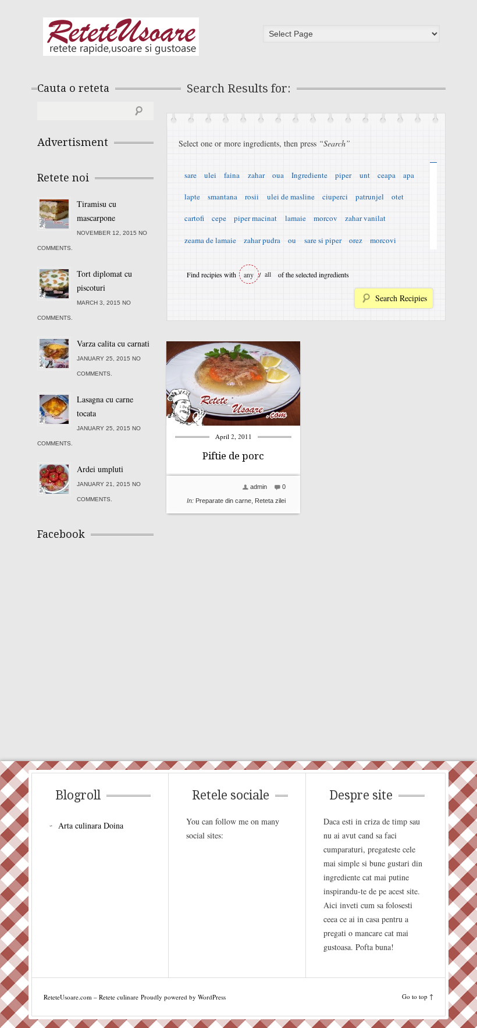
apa (408, 175)
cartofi (194, 218)
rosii (252, 196)
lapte (192, 196)
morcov (325, 218)
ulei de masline (291, 196)
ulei (210, 175)
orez (355, 240)
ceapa (387, 175)
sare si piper (322, 240)
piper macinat (255, 218)
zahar (256, 175)
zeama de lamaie (210, 240)
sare (190, 175)
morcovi (383, 240)
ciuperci (335, 196)
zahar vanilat (365, 218)
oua (278, 175)
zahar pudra (262, 240)
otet (397, 196)
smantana (222, 196)
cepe (219, 218)
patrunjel (369, 196)
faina (232, 175)
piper (343, 175)
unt (364, 175)
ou (292, 240)
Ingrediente (309, 175)
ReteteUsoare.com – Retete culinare (121, 36)
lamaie (295, 218)
